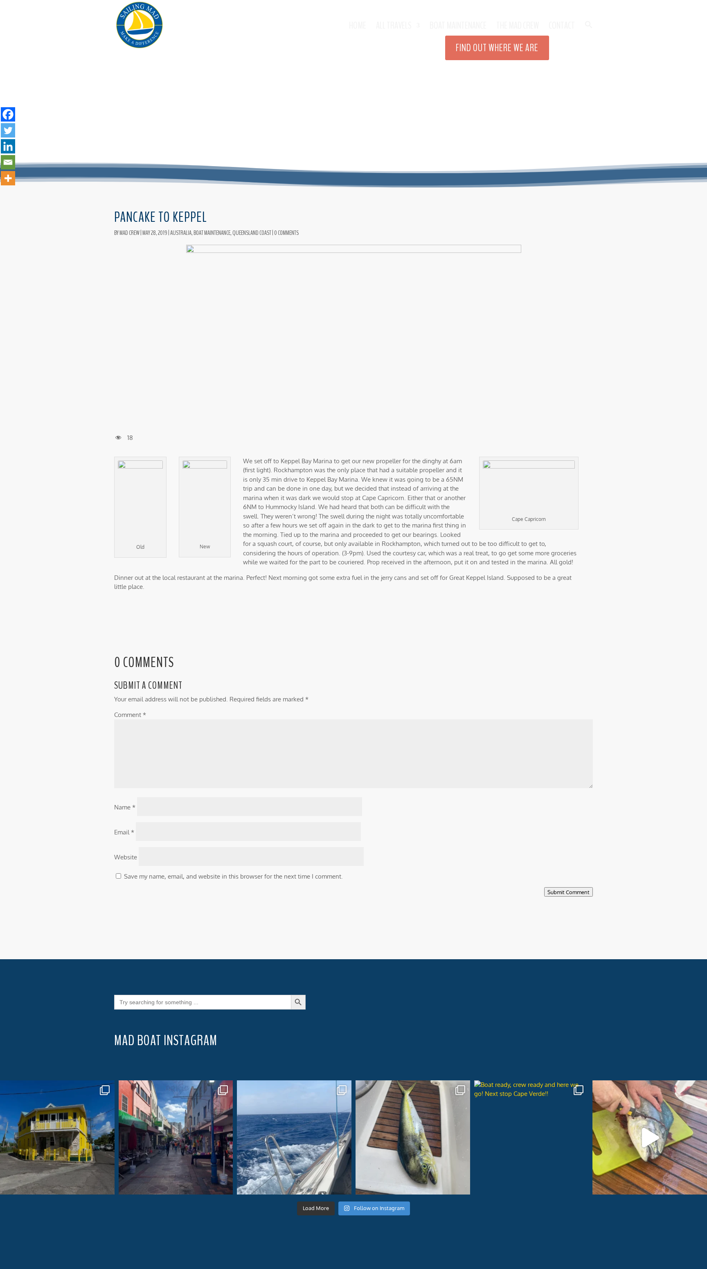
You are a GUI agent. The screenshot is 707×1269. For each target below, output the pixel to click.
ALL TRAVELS (394, 27)
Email (124, 832)
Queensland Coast (251, 232)
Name (124, 807)
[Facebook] (8, 114)
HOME (357, 27)
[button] (589, 35)
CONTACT (562, 27)
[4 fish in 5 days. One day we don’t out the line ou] (413, 1137)
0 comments (286, 232)
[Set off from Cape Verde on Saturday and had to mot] (294, 1137)
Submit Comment (568, 891)
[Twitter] (8, 130)
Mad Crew (129, 232)
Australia (180, 232)
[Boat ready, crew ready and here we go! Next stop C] (531, 1137)
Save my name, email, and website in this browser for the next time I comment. (233, 876)
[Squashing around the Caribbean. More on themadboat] (57, 1137)
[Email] (8, 162)
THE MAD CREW (517, 27)
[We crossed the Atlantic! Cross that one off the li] (176, 1137)
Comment (130, 715)
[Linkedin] (8, 146)
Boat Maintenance (458, 27)
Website (125, 857)
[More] (8, 178)
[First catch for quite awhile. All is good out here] (649, 1137)
